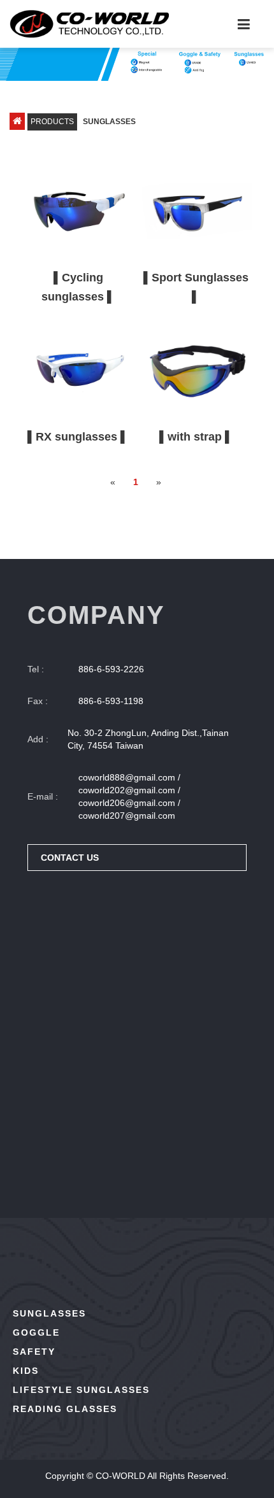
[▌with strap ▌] (196, 370)
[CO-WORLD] (89, 24)
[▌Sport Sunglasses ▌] (196, 211)
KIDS (26, 1371)
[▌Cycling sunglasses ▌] (78, 211)
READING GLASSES (65, 1409)
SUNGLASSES (49, 1313)
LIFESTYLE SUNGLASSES (81, 1390)
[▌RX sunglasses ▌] (78, 370)
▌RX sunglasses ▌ (78, 436)
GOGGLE (36, 1332)
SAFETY (34, 1351)
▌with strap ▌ (196, 436)
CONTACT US (70, 857)
